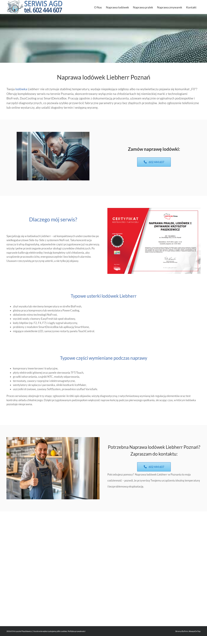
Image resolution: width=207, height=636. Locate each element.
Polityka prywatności (76, 631)
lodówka (21, 89)
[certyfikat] (154, 209)
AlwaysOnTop (195, 631)
